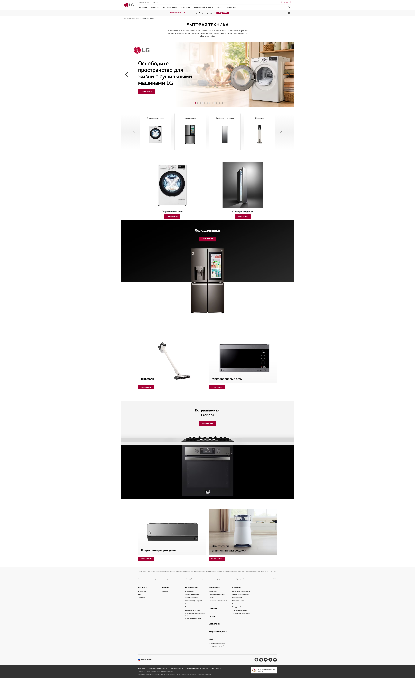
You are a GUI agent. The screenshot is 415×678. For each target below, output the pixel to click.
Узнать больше (172, 216)
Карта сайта (141, 668)
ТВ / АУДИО (142, 587)
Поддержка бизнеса (238, 607)
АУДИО (140, 594)
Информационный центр (216, 594)
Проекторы (141, 598)
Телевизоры (142, 591)
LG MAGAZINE (214, 624)
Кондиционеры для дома (193, 618)
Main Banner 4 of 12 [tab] (200, 103)
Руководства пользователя (241, 591)
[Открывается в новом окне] (256, 660)
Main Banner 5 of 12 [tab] (202, 103)
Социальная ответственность (218, 601)
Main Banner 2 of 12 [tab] (195, 103)
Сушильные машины (191, 598)
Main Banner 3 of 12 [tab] (197, 103)
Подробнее (223, 13)
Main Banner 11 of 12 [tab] (216, 103)
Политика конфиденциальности (157, 668)
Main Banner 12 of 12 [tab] (219, 103)
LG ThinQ (212, 616)
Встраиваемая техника (192, 610)
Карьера (211, 598)
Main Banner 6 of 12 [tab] (204, 103)
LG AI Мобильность (216, 646)
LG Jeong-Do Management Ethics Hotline (267, 670)
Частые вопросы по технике (241, 613)
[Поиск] (289, 7)
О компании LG (214, 587)
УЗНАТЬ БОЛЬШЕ (146, 91)
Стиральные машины (192, 594)
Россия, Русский (146, 660)
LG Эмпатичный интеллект (217, 643)
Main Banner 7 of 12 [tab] (207, 103)
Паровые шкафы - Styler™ (193, 601)
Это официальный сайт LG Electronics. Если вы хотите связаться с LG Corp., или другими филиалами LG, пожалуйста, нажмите (174, 674)
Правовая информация (176, 668)
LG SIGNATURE (214, 609)
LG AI (211, 639)
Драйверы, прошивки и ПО (240, 594)
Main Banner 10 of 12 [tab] (214, 103)
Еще (274, 579)
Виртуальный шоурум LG (218, 631)
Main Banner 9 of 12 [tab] (212, 103)
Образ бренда (213, 591)
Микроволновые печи (192, 607)
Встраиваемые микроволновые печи (195, 614)
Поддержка (236, 587)
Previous (126, 74)
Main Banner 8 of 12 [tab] (209, 103)
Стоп (222, 103)
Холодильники (189, 591)
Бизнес (286, 2)
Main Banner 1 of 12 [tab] (193, 103)
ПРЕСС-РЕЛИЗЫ (216, 668)
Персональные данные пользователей (197, 668)
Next (288, 74)
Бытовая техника (191, 587)
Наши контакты (237, 598)
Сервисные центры (238, 601)
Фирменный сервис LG (239, 610)
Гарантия (235, 604)
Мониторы (165, 587)
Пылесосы (188, 604)
